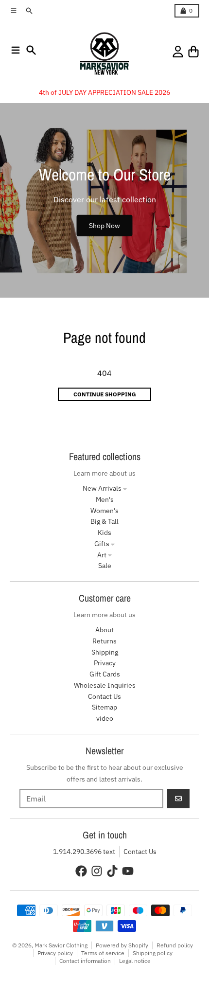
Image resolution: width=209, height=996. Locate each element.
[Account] (178, 51)
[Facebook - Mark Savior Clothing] (81, 871)
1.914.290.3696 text (84, 851)
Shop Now (104, 225)
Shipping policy (153, 953)
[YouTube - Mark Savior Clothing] (128, 871)
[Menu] (15, 50)
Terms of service (102, 953)
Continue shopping (104, 394)
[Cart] (193, 51)
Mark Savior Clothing (61, 945)
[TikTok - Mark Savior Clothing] (112, 871)
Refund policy (175, 945)
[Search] (31, 50)
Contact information (85, 960)
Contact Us (140, 851)
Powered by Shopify (122, 945)
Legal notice (135, 960)
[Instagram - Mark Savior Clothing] (97, 871)
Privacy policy (55, 953)
